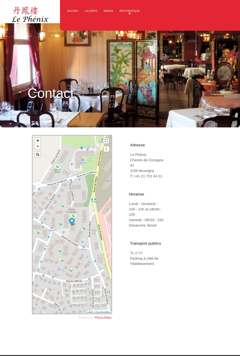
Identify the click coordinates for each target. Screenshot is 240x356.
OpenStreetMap (103, 312)
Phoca (99, 317)
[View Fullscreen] (106, 140)
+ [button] (38, 140)
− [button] (38, 146)
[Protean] (30, 13)
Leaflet (89, 312)
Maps (107, 317)
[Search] (37, 154)
